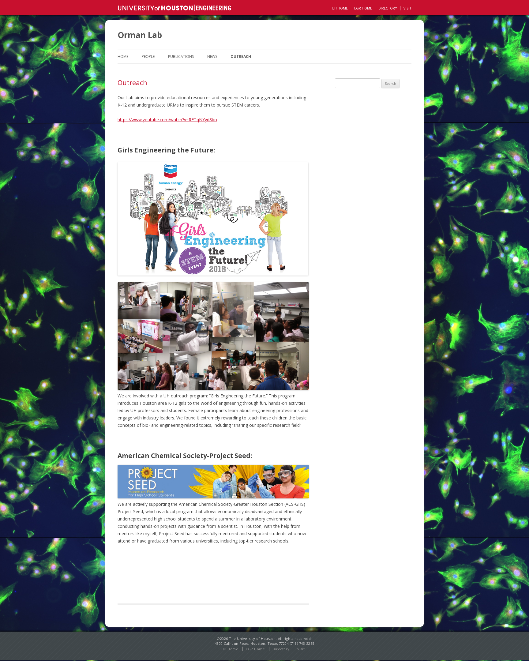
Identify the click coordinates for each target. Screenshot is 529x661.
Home (123, 56)
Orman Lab (140, 34)
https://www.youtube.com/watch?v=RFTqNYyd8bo (167, 119)
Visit (407, 8)
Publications (181, 56)
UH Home (340, 8)
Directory (387, 8)
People (148, 56)
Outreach (241, 56)
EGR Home (255, 649)
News (212, 56)
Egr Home (363, 8)
